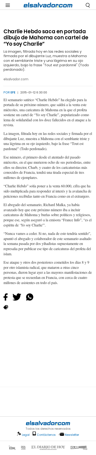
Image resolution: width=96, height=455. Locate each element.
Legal (26, 435)
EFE (12, 92)
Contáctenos (46, 435)
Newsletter (72, 435)
